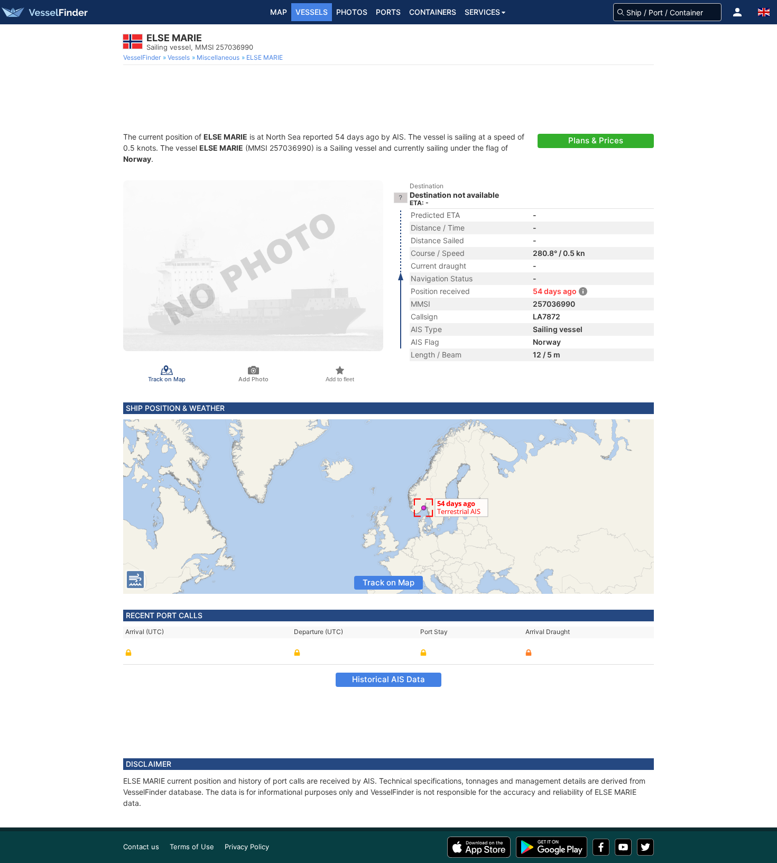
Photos (351, 11)
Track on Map (388, 582)
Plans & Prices (595, 140)
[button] (737, 12)
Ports (388, 11)
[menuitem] (143, 57)
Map (278, 11)
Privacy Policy (247, 846)
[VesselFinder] (44, 12)
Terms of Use (192, 846)
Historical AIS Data (388, 679)
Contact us (141, 846)
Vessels (311, 11)
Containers (432, 11)
